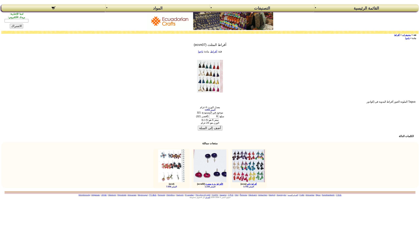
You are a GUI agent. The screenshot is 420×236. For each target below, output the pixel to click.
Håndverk (112, 195)
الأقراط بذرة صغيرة (214, 184)
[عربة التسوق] (53, 8)
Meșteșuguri (143, 195)
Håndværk (252, 195)
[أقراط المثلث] (210, 91)
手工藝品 (152, 195)
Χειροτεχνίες (281, 195)
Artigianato (95, 195)
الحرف (207, 197)
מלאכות (215, 195)
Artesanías (310, 195)
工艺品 (230, 195)
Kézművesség (84, 195)
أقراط (397, 35)
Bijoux (318, 195)
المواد (158, 8)
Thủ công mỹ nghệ (202, 195)
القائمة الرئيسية (366, 8)
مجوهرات (406, 35)
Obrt (236, 195)
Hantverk (180, 195)
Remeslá (161, 195)
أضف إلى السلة (210, 128)
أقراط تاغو (252, 184)
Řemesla (243, 195)
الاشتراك (16, 26)
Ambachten (262, 195)
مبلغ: (221, 116)
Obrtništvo (170, 195)
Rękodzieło (121, 195)
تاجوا (407, 38)
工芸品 (338, 195)
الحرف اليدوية (293, 195)
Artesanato (132, 195)
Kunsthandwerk (328, 195)
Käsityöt (272, 195)
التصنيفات (262, 8)
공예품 (104, 195)
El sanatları (189, 195)
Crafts (301, 195)
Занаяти (223, 195)
